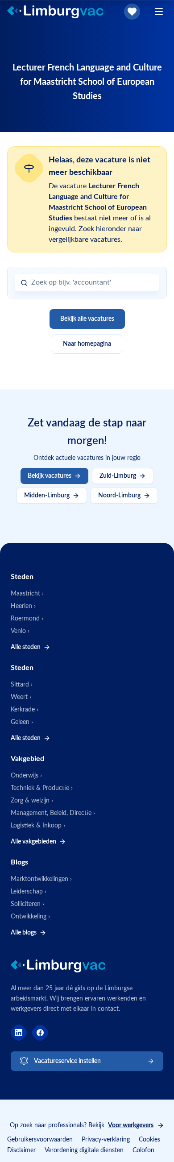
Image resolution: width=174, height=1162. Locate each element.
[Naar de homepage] (63, 11)
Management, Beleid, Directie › (53, 813)
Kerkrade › (24, 710)
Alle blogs (24, 933)
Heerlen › (23, 606)
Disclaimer (21, 1150)
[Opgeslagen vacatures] (132, 12)
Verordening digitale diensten (84, 1150)
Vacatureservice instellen (67, 1061)
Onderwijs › (26, 776)
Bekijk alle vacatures (87, 319)
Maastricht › (27, 594)
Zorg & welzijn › (32, 801)
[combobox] (92, 282)
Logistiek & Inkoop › (38, 826)
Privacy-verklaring (106, 1140)
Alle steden (26, 647)
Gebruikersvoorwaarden (40, 1140)
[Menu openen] (159, 12)
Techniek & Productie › (42, 788)
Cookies (149, 1140)
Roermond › (27, 619)
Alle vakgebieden (33, 842)
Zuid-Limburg (117, 476)
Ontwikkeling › (30, 917)
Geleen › (22, 722)
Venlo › (20, 631)
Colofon (143, 1150)
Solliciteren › (27, 904)
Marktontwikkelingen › (41, 879)
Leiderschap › (28, 892)
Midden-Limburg (47, 495)
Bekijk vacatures (49, 476)
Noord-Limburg (119, 495)
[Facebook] (40, 1033)
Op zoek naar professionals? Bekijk (81, 1125)
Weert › (21, 697)
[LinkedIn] (19, 1033)
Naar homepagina (87, 344)
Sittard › (22, 685)
